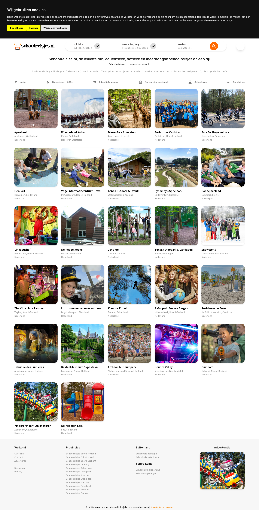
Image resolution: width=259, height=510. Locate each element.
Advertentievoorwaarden (162, 507)
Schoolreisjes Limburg (77, 464)
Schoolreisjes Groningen (79, 479)
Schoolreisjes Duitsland (148, 457)
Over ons (19, 453)
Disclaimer (19, 468)
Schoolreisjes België (146, 453)
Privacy (18, 471)
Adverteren (20, 461)
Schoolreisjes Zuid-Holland (80, 457)
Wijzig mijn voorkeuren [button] (55, 28)
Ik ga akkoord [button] (16, 28)
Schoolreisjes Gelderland (79, 468)
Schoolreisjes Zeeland (77, 493)
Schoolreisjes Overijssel (78, 471)
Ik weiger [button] (33, 28)
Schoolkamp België (146, 473)
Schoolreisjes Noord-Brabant (81, 461)
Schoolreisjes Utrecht (77, 489)
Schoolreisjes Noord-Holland (81, 453)
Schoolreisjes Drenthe (77, 475)
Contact (18, 457)
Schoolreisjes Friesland (78, 482)
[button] (33, 125)
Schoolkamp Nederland (148, 470)
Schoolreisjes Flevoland (78, 486)
